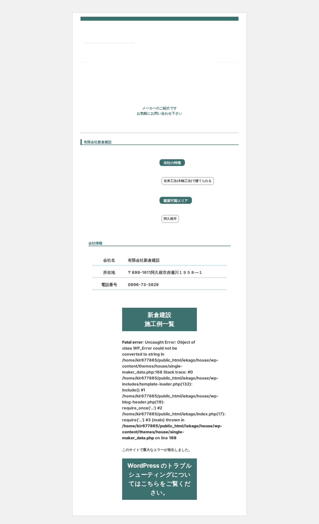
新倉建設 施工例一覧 (159, 319)
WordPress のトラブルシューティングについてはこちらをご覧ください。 (159, 479)
